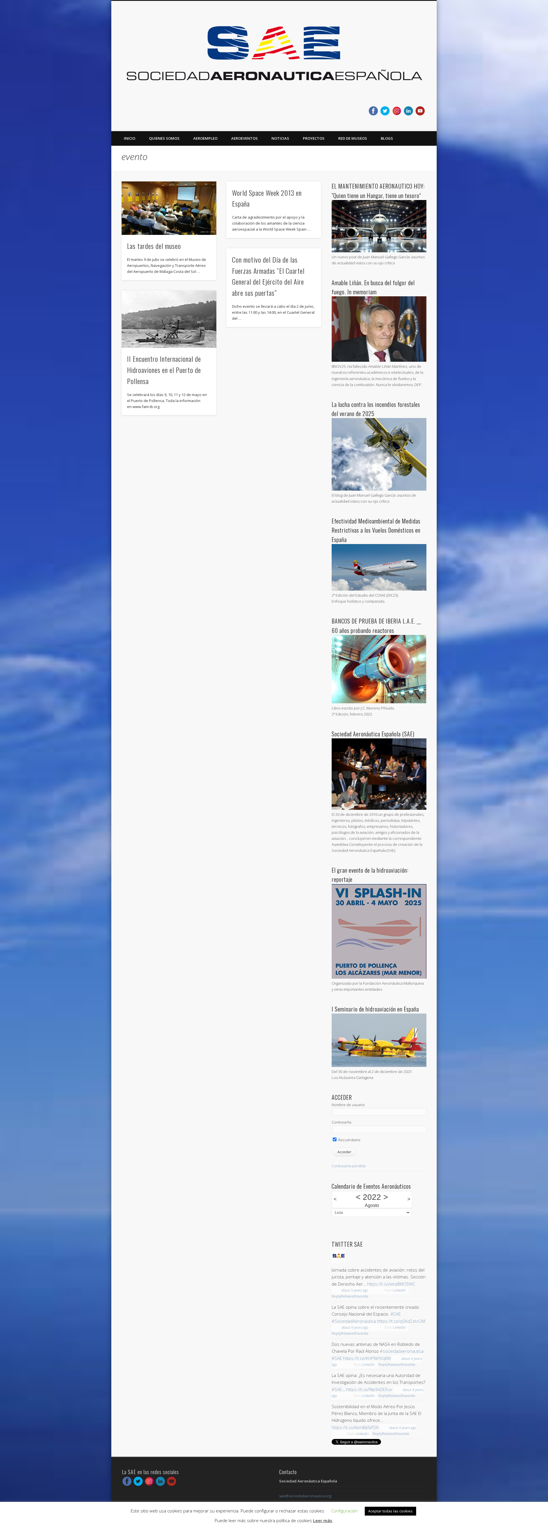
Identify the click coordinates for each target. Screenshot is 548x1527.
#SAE (395, 1314)
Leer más (322, 1520)
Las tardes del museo (154, 246)
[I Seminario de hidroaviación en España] (379, 1065)
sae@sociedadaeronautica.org (305, 1495)
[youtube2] (420, 110)
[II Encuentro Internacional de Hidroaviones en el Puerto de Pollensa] (169, 319)
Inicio (129, 138)
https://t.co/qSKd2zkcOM (401, 1321)
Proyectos (314, 138)
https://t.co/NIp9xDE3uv (369, 1389)
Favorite (361, 1296)
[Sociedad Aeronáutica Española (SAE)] (379, 808)
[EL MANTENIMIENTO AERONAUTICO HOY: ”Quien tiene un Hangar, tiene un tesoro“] (379, 250)
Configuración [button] (344, 1511)
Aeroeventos (244, 138)
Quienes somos (164, 138)
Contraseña (341, 1122)
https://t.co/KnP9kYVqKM (367, 1358)
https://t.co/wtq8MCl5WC (391, 1284)
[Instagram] (396, 110)
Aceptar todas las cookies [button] (390, 1511)
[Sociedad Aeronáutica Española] (338, 1261)
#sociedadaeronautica (402, 1351)
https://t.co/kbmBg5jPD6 (355, 1427)
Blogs (387, 138)
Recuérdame (348, 1139)
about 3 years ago (354, 1290)
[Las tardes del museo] (169, 208)
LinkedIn (399, 1290)
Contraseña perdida (349, 1165)
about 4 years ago (354, 1327)
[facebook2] (373, 110)
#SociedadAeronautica (354, 1321)
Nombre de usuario (348, 1104)
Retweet (348, 1296)
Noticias (280, 138)
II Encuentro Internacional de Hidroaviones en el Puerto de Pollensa (164, 369)
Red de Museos (352, 138)
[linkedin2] (408, 110)
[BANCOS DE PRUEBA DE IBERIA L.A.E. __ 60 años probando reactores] (379, 702)
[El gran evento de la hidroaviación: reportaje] (379, 977)
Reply (336, 1296)
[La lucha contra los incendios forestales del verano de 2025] (379, 489)
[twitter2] (385, 110)
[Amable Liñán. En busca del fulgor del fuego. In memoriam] (379, 360)
